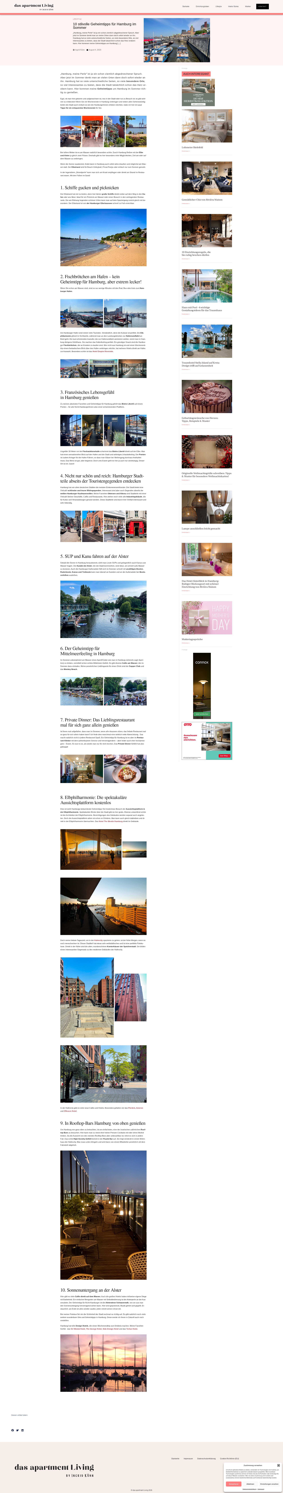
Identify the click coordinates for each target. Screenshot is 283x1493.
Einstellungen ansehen (269, 1484)
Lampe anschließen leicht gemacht (201, 528)
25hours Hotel (70, 1111)
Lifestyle (219, 6)
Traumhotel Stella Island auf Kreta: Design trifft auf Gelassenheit (201, 364)
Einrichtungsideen (202, 6)
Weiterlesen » (186, 151)
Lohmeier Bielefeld (192, 147)
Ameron (139, 1108)
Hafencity (98, 940)
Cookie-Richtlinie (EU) (229, 1459)
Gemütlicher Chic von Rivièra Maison (202, 199)
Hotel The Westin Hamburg (111, 821)
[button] (278, 1465)
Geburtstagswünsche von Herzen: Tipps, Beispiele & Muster (200, 419)
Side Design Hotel (111, 1329)
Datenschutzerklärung (249, 1489)
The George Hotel (94, 1329)
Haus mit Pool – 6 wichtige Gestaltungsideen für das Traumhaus (202, 309)
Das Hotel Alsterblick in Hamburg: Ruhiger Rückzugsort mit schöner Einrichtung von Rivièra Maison (200, 584)
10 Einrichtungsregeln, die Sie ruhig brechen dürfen (196, 254)
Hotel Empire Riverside (103, 351)
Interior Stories (233, 6)
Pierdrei (131, 1108)
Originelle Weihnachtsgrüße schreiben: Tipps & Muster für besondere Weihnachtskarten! (206, 475)
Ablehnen (250, 1484)
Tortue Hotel (131, 1329)
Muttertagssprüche (192, 639)
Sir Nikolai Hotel (78, 1329)
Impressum (261, 1489)
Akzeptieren (234, 1484)
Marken (248, 6)
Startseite (185, 6)
